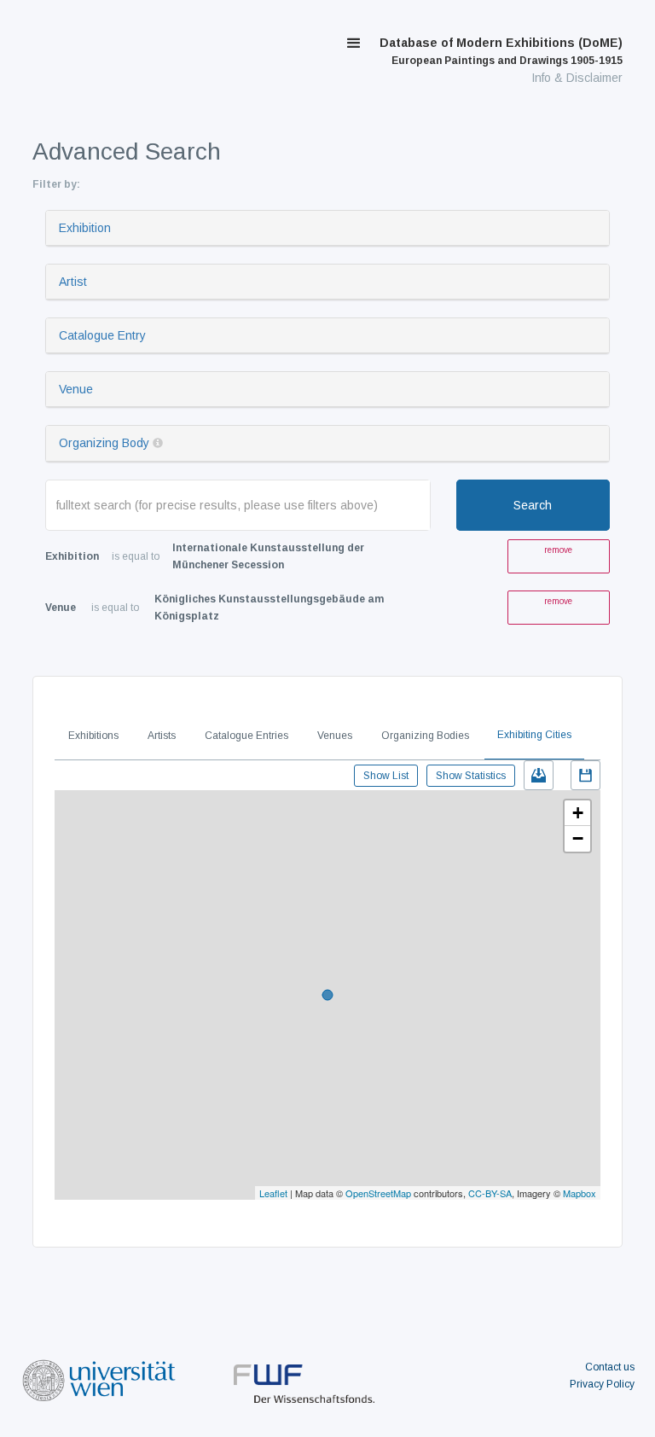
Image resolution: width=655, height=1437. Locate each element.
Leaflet (273, 1193)
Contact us (610, 1367)
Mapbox (579, 1193)
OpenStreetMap (378, 1193)
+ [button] (577, 812)
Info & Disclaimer (577, 77)
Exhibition (85, 228)
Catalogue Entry (102, 335)
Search (532, 505)
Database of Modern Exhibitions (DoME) (501, 51)
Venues (334, 736)
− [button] (577, 838)
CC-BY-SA (490, 1193)
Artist (73, 281)
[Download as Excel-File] (538, 775)
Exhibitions (93, 736)
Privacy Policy (602, 1384)
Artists (162, 736)
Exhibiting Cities (534, 735)
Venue (76, 389)
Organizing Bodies (425, 736)
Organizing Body (104, 443)
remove (558, 550)
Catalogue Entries (246, 736)
